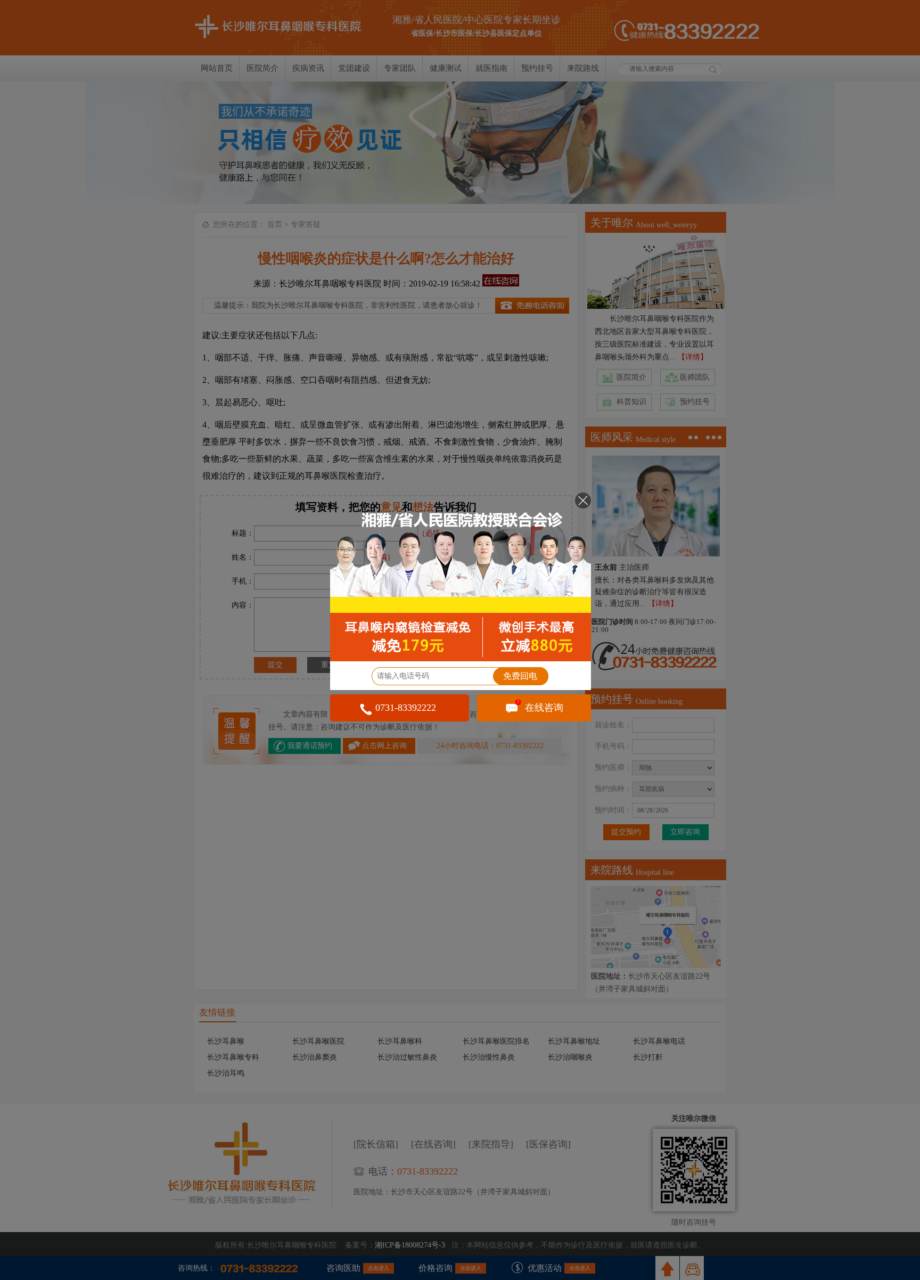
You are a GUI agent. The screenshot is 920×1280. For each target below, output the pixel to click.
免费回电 (520, 675)
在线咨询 (540, 706)
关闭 (583, 500)
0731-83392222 (405, 707)
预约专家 (460, 577)
